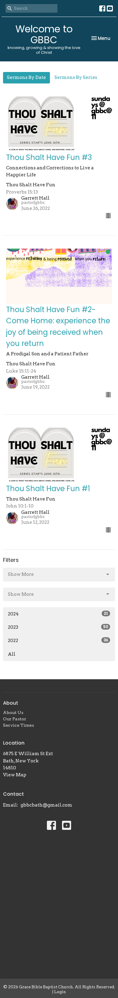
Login (60, 992)
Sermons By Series (75, 77)
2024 (58, 614)
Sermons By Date (26, 77)
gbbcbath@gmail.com (46, 805)
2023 (58, 627)
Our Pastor (14, 718)
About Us (13, 712)
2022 (58, 640)
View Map (14, 775)
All (11, 654)
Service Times (18, 725)
